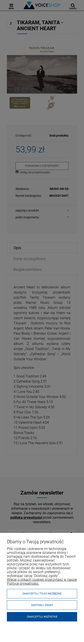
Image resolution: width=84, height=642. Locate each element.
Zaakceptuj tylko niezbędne (42, 593)
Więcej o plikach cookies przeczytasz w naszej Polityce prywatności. (42, 581)
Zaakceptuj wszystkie (42, 616)
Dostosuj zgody (42, 605)
